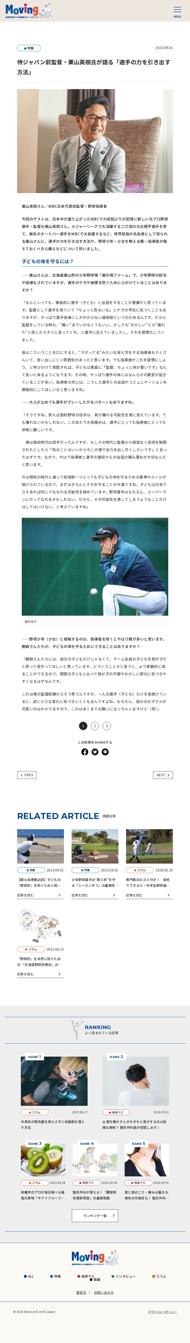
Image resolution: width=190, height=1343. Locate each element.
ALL (31, 1276)
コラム (161, 1276)
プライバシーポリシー (162, 1312)
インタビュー (126, 1276)
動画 (97, 1279)
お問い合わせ (104, 1292)
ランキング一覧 (95, 1215)
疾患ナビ (88, 1276)
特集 (57, 1276)
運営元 (81, 1292)
